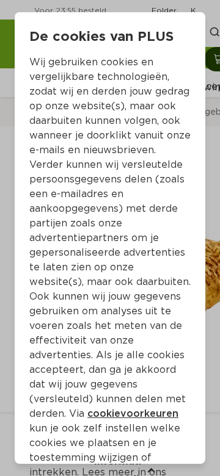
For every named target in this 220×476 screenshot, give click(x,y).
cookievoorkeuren (132, 413)
